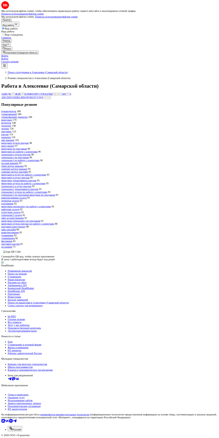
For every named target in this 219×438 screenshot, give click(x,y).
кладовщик (7, 203)
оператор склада (10, 200)
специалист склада (11, 215)
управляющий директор (14, 117)
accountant (6, 247)
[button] (4, 55)
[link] (6, 48)
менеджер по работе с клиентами (19, 151)
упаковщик (7, 235)
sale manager (7, 140)
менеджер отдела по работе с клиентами (23, 183)
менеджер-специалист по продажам (20, 221)
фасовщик (6, 241)
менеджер (6, 120)
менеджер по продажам (14, 148)
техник (5, 128)
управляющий (9, 114)
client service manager (12, 166)
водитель (6, 122)
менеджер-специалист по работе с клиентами (26, 206)
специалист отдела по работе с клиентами (24, 192)
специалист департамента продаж (19, 189)
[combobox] (15, 428)
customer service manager (14, 169)
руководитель (8, 111)
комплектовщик (10, 232)
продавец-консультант (13, 226)
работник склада (10, 209)
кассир (5, 134)
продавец (6, 131)
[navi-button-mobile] (4, 65)
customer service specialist (14, 172)
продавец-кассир (10, 244)
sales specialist (8, 229)
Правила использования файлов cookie (56, 16)
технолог (6, 125)
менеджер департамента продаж (18, 180)
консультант (7, 146)
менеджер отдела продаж (15, 143)
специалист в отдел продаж (16, 186)
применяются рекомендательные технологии (64, 414)
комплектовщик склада (14, 197)
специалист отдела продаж (16, 154)
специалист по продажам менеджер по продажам (28, 195)
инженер (6, 137)
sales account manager (12, 218)
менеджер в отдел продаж (15, 177)
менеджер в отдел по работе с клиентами (23, 174)
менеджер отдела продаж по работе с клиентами (27, 223)
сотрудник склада (11, 212)
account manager (9, 163)
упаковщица (8, 238)
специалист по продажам (15, 157)
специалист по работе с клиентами (20, 160)
